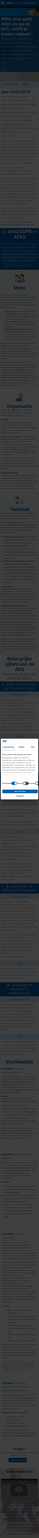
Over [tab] (33, 747)
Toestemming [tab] (8, 747)
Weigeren (20, 796)
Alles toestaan (20, 791)
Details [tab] (21, 747)
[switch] (26, 783)
